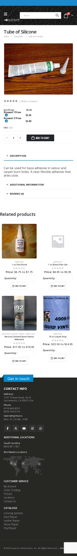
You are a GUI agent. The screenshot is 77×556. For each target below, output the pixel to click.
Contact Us (10, 501)
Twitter (15, 428)
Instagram (32, 428)
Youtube (24, 428)
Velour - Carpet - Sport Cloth (23, 334)
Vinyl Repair (10, 527)
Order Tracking (12, 489)
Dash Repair (10, 516)
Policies (8, 493)
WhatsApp (40, 428)
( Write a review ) (28, 101)
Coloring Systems (13, 513)
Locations (9, 497)
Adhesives (19, 262)
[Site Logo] (12, 20)
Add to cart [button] (20, 286)
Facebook (7, 428)
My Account (10, 486)
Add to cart (43, 138)
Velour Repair (11, 524)
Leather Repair (12, 520)
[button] (6, 14)
